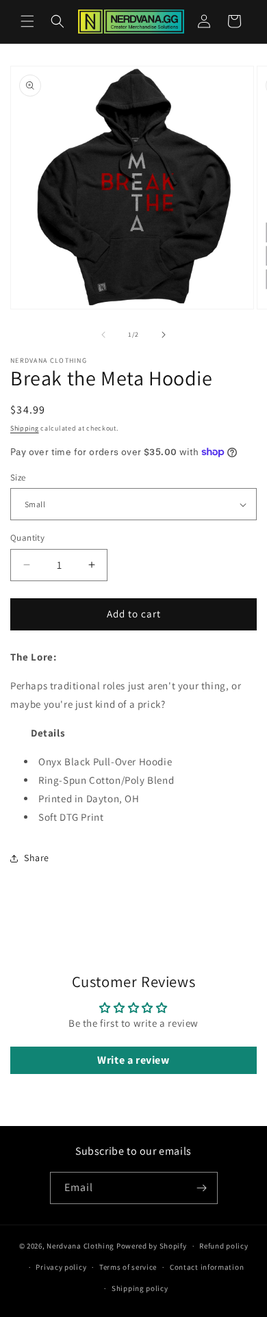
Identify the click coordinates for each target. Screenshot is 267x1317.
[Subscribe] (202, 1188)
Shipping (24, 428)
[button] (27, 21)
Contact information (207, 1267)
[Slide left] (103, 335)
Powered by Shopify (151, 1246)
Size (18, 477)
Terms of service (128, 1267)
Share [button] (36, 858)
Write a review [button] (133, 1060)
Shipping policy (140, 1288)
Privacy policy (61, 1267)
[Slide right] (164, 335)
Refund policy (223, 1246)
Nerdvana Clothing (80, 1246)
